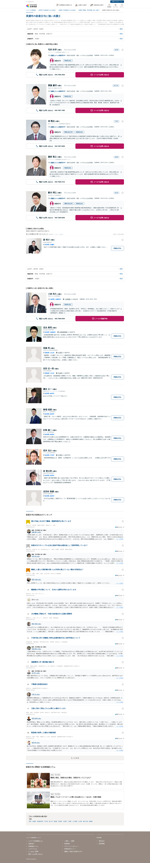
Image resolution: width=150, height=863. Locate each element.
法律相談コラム (33, 846)
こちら (61, 234)
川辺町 (65, 821)
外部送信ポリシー (70, 849)
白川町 (80, 821)
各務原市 (58, 299)
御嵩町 (91, 821)
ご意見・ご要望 (69, 841)
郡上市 (51, 821)
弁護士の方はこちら (117, 1)
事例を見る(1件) (68, 132)
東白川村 (85, 821)
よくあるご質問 (33, 851)
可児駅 (60, 455)
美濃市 (53, 55)
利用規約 (67, 843)
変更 (121, 29)
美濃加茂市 (40, 821)
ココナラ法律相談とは (35, 841)
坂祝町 (55, 821)
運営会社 (101, 841)
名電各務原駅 (63, 332)
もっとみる (75, 758)
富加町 (60, 821)
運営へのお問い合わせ (35, 854)
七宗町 (69, 821)
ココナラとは (32, 849)
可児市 (52, 455)
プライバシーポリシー (71, 846)
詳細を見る (117, 248)
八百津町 (74, 821)
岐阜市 (52, 393)
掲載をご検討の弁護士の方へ (73, 851)
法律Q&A (31, 843)
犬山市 (52, 352)
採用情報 (101, 843)
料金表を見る (67, 60)
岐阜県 (47, 244)
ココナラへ (31, 1)
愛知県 (47, 352)
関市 (30, 821)
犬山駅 (60, 352)
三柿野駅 (68, 299)
